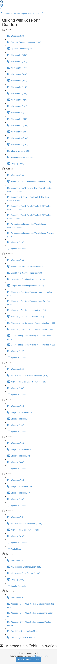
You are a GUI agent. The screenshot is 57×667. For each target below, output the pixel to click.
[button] (1, 2)
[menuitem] (1, 6)
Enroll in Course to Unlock (28, 659)
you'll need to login (39, 655)
